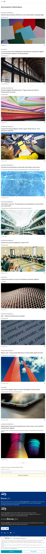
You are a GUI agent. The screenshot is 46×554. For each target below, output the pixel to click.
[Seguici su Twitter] (8, 533)
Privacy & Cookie (10, 536)
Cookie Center (17, 536)
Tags (5, 536)
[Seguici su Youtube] (10, 533)
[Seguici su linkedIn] (5, 533)
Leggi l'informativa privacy (5, 469)
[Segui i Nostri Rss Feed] (14, 533)
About (2, 536)
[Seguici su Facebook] (2, 533)
